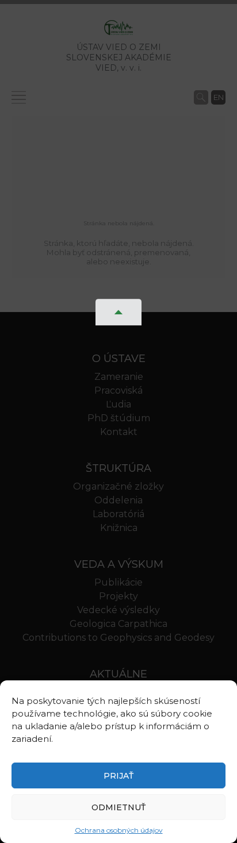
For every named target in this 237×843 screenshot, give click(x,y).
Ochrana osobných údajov (119, 830)
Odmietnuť (118, 807)
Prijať (118, 776)
